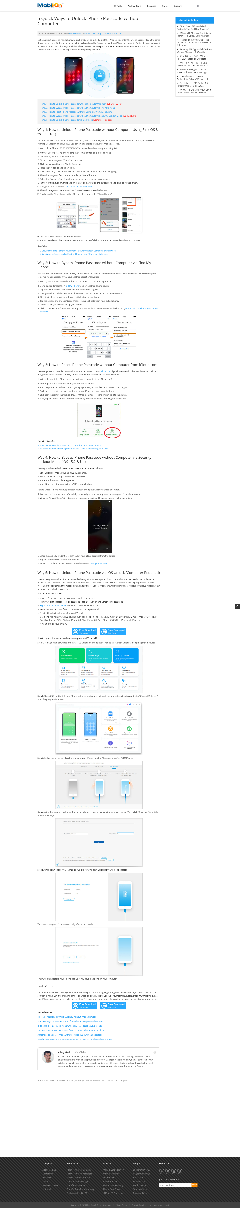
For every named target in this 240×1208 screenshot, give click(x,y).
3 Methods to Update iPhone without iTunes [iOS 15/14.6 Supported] (70, 1034)
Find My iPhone (72, 286)
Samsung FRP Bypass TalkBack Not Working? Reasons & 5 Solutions (194, 50)
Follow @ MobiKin (113, 33)
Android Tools (134, 6)
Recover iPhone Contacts (78, 1177)
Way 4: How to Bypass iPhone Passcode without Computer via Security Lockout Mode (82, 115)
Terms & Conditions (140, 1205)
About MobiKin (49, 1169)
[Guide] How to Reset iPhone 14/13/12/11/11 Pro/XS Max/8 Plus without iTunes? (75, 1039)
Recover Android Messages (79, 1173)
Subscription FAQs (141, 1169)
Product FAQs (139, 1185)
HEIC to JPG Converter (113, 1193)
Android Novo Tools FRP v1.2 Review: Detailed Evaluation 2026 (192, 64)
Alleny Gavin (75, 33)
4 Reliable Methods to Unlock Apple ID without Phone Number (67, 1016)
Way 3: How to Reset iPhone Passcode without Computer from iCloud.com (77, 111)
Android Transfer (111, 1173)
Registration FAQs (141, 1173)
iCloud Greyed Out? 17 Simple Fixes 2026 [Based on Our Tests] (192, 57)
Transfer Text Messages (78, 1181)
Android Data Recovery (113, 1169)
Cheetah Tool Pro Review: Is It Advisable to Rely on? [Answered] (192, 77)
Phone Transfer (110, 1181)
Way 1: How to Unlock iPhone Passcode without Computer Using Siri (74, 103)
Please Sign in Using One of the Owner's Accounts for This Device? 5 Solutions (194, 42)
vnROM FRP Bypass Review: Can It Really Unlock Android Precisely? (194, 91)
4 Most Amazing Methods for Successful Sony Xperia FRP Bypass (193, 71)
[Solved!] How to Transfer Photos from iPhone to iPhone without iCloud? (71, 1030)
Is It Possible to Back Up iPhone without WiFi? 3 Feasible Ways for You (70, 1025)
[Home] (51, 5)
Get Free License (50, 1185)
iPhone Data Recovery (113, 1185)
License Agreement (161, 1205)
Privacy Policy (121, 1205)
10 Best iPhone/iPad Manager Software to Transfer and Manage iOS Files (74, 448)
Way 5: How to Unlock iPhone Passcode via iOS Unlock (67, 119)
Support (178, 6)
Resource (151, 6)
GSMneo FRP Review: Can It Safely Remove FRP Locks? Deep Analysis (194, 34)
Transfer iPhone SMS (76, 1185)
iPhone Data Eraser (112, 1189)
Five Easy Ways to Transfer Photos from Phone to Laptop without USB (70, 1021)
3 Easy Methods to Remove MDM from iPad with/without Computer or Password (78, 250)
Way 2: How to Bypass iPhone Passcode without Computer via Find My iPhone (78, 107)
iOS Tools (117, 6)
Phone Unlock (63, 1080)
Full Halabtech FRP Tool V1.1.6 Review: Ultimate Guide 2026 (192, 84)
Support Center (140, 1189)
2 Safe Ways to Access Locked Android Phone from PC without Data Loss (74, 254)
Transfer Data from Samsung (80, 1189)
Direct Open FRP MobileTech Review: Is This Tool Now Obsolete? (193, 27)
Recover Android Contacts (79, 1169)
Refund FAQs (139, 1181)
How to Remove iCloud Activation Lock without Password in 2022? (71, 445)
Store (165, 6)
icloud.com (106, 371)
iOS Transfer (108, 1177)
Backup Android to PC (77, 1193)
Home (40, 1080)
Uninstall (46, 1189)
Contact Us (47, 1173)
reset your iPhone (98, 563)
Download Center (141, 1193)
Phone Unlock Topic (93, 33)
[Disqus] (99, 1119)
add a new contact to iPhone (78, 186)
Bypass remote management (53, 605)
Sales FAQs (138, 1177)
